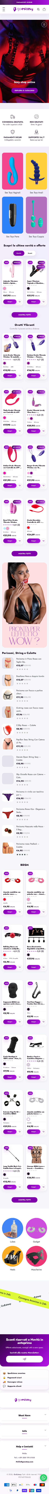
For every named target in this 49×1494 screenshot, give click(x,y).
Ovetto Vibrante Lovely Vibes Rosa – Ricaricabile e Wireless (36, 411)
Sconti (30, 253)
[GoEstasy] (23, 9)
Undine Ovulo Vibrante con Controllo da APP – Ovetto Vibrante (12, 467)
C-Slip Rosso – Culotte (26, 725)
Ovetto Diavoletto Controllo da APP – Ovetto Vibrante (34, 521)
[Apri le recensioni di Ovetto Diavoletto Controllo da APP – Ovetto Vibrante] (36, 524)
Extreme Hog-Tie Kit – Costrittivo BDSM (11, 1113)
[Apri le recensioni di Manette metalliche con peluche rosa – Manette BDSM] (36, 896)
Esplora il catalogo (24, 90)
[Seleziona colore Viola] (4, 363)
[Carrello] (44, 9)
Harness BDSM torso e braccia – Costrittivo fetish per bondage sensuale (35, 1167)
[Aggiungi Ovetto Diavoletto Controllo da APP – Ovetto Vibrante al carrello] (43, 541)
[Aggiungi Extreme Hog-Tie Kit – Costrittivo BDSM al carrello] (19, 1131)
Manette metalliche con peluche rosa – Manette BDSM (36, 893)
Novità (18, 253)
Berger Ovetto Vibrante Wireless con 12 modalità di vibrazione (36, 467)
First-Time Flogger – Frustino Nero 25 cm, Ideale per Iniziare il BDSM (35, 1003)
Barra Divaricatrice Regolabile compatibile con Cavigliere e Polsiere (35, 948)
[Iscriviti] (24, 1359)
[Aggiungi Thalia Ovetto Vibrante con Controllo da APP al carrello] (19, 431)
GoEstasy (18, 1474)
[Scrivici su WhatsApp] (43, 1477)
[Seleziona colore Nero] (28, 288)
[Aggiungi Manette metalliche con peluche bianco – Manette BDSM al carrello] (43, 1131)
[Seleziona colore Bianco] (28, 1119)
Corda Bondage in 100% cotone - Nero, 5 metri (11, 1057)
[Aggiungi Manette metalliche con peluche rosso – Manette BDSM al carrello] (19, 912)
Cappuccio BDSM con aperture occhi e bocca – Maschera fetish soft (11, 1003)
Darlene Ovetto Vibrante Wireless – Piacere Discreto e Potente (36, 356)
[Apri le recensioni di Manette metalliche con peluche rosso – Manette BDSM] (12, 896)
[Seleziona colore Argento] (28, 1064)
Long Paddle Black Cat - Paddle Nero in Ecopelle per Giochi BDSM (12, 1167)
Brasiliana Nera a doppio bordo (30, 676)
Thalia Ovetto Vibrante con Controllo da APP (11, 411)
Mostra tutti (24, 315)
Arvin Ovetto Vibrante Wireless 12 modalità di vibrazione (12, 356)
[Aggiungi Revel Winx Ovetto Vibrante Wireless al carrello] (19, 541)
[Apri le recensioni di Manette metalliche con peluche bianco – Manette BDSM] (36, 1116)
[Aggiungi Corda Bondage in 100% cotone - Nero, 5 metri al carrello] (19, 1077)
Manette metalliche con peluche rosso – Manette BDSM (11, 893)
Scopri (10, 302)
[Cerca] (38, 9)
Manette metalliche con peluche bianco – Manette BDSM (35, 1113)
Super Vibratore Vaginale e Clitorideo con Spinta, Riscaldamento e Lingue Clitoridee (36, 282)
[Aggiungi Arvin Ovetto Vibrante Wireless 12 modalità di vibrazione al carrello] (19, 375)
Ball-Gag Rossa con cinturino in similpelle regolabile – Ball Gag (11, 948)
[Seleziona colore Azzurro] (4, 528)
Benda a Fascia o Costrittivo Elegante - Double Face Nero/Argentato (35, 1057)
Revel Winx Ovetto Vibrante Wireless (10, 521)
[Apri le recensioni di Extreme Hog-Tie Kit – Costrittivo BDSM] (12, 1116)
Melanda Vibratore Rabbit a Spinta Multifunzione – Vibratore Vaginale (10, 282)
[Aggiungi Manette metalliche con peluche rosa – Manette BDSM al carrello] (43, 912)
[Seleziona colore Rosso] (28, 527)
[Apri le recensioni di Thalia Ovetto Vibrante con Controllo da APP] (12, 414)
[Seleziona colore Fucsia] (4, 417)
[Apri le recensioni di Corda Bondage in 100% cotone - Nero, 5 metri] (12, 1061)
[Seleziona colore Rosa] (4, 288)
